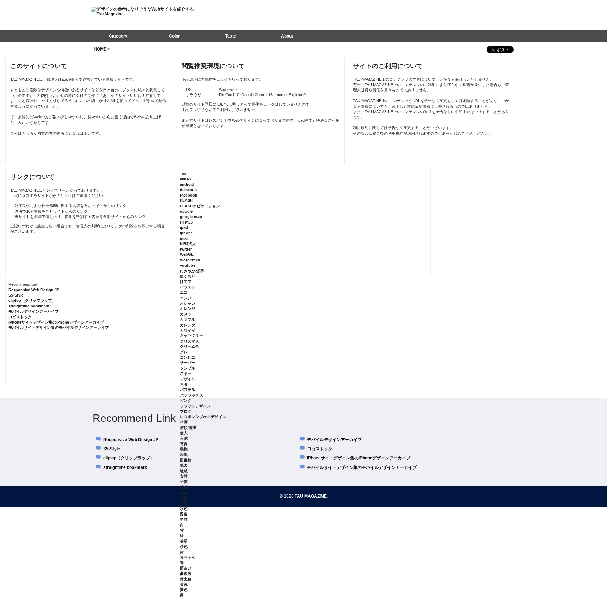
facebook (188, 195)
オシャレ (187, 303)
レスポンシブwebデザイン (203, 416)
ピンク (185, 400)
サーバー (187, 362)
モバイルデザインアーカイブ (33, 311)
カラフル (187, 319)
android (187, 184)
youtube (187, 265)
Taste (230, 36)
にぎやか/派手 (192, 271)
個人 (184, 433)
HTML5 (186, 222)
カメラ (185, 314)
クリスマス (189, 341)
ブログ (185, 411)
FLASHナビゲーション (200, 206)
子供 (184, 481)
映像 (184, 498)
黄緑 (184, 584)
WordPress (190, 260)
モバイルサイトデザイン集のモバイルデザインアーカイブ (58, 327)
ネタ (184, 384)
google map (191, 216)
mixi (184, 238)
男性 (184, 519)
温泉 (184, 514)
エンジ (185, 298)
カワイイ (187, 330)
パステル (187, 389)
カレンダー (189, 325)
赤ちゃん (187, 557)
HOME (100, 49)
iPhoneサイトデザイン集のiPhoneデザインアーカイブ (56, 322)
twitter (186, 249)
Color (174, 36)
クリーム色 (189, 346)
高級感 (185, 573)
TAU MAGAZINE (311, 496)
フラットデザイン (195, 406)
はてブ (185, 281)
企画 (184, 422)
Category (118, 36)
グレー (185, 352)
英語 (184, 541)
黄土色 (185, 579)
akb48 (185, 179)
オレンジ (187, 308)
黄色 (184, 589)
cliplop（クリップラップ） (32, 300)
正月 (184, 503)
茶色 (184, 546)
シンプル (187, 368)
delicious (188, 189)
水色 (184, 508)
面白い (185, 568)
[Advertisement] (422, 14)
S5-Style (16, 295)
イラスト (187, 287)
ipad (184, 227)
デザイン (187, 379)
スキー (185, 373)
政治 (184, 492)
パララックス (191, 395)
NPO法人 (188, 243)
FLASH (186, 200)
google (186, 211)
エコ (184, 292)
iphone (186, 233)
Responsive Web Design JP (33, 290)
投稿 (184, 487)
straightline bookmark (28, 306)
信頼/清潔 (188, 427)
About (287, 36)
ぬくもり (187, 276)
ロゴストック (20, 317)
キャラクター (191, 335)
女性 (184, 476)
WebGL (187, 254)
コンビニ (187, 357)
